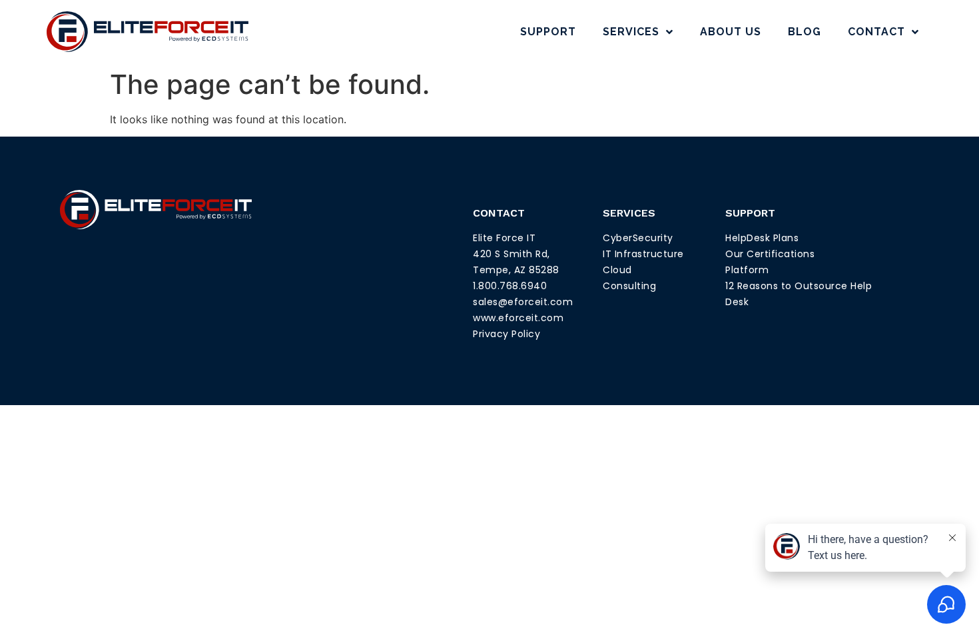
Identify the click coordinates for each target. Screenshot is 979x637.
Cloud (617, 270)
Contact (876, 31)
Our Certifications (770, 254)
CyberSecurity (638, 238)
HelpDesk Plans (762, 238)
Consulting (629, 286)
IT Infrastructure (643, 254)
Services (631, 31)
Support (548, 31)
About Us (730, 31)
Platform (747, 270)
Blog (804, 31)
